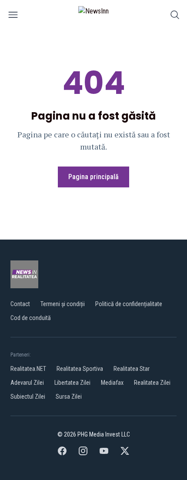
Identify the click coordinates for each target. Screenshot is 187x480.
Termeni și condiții (62, 303)
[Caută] (175, 16)
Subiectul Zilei (27, 396)
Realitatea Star (132, 368)
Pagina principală (93, 177)
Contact (20, 303)
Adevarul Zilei (27, 382)
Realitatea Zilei (152, 382)
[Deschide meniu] (13, 16)
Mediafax (112, 382)
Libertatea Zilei (72, 382)
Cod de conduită (30, 317)
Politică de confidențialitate (128, 303)
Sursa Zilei (69, 396)
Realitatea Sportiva (80, 368)
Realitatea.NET (28, 368)
